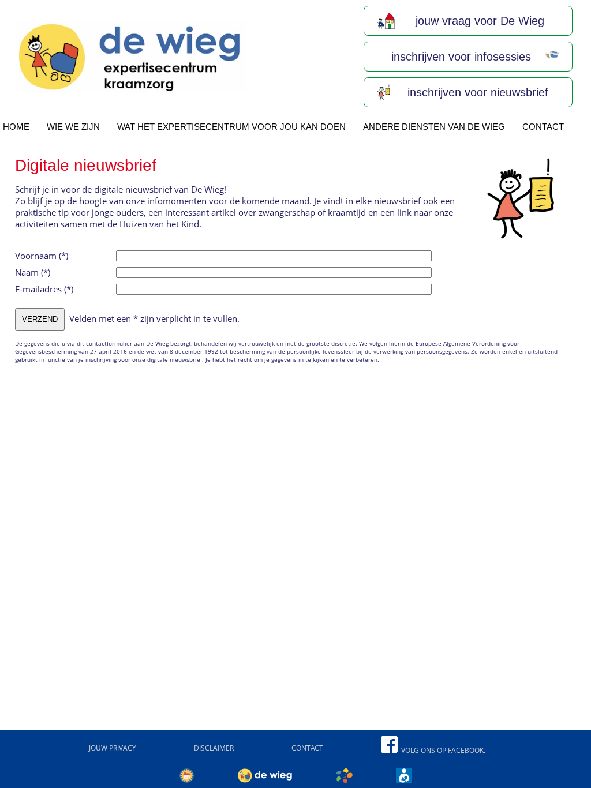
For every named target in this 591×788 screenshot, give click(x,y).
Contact (543, 127)
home (16, 127)
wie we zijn (73, 127)
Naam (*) (32, 272)
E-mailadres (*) (44, 289)
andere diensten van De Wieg (434, 127)
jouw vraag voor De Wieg (478, 20)
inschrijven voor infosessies (459, 56)
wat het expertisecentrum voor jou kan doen (231, 127)
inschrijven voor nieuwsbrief (476, 92)
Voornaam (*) (41, 255)
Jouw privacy (112, 748)
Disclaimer (214, 748)
